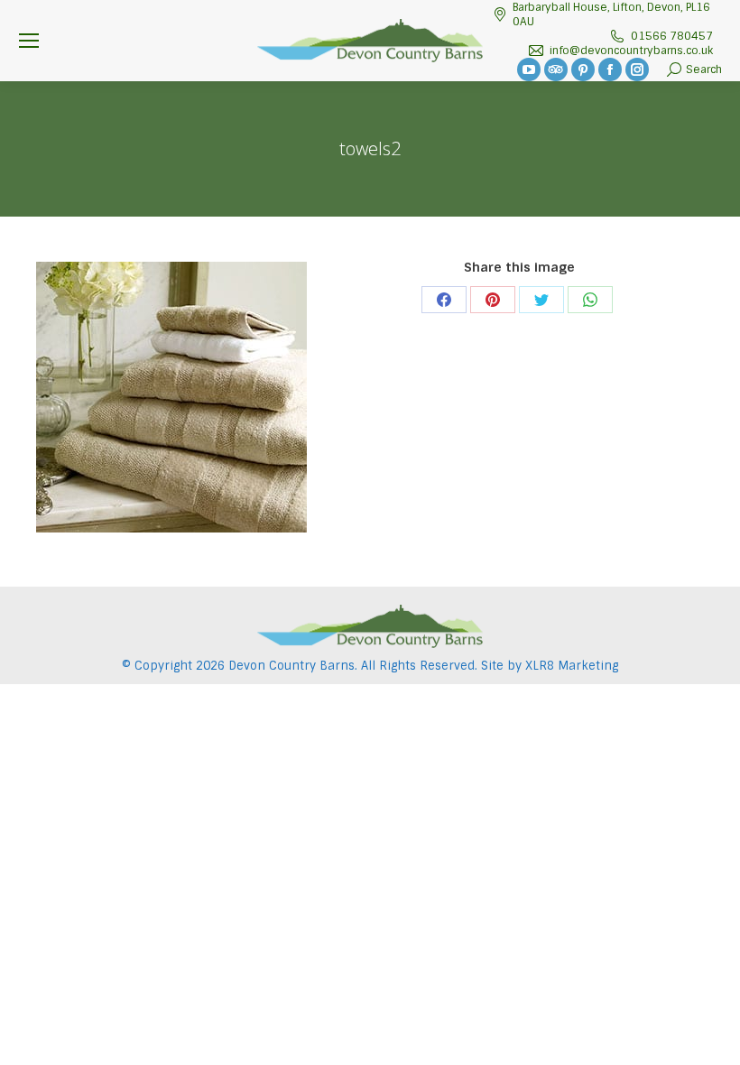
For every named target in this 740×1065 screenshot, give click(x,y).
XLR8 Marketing (571, 665)
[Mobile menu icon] (29, 40)
